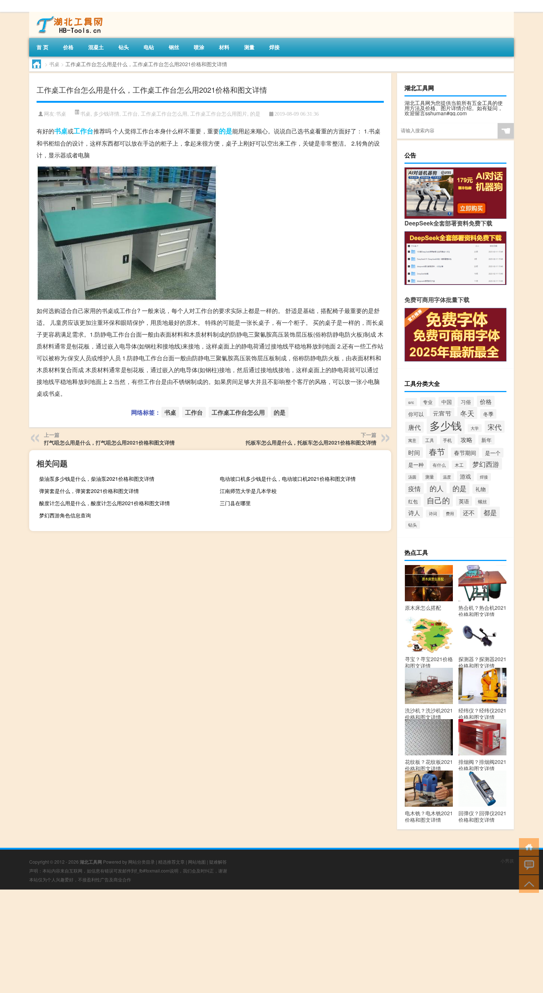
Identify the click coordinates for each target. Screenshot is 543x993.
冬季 (488, 414)
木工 (459, 465)
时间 (414, 452)
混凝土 (96, 47)
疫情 (414, 488)
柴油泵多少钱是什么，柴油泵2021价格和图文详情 (96, 478)
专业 (428, 401)
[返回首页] (527, 846)
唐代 (414, 427)
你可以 (416, 414)
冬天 (467, 413)
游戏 (465, 476)
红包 (413, 501)
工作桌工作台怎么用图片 (218, 113)
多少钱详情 (106, 113)
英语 (464, 501)
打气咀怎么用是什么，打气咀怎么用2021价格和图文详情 (109, 442)
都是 (490, 512)
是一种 (416, 464)
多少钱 (446, 425)
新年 (486, 439)
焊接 (274, 47)
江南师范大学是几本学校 (248, 490)
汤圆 (412, 477)
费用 (450, 513)
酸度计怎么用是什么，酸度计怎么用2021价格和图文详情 (104, 503)
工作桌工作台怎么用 (164, 113)
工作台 (130, 113)
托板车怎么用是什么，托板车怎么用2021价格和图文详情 (311, 442)
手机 (447, 440)
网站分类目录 (141, 861)
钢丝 (174, 47)
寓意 (412, 440)
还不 (469, 513)
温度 (447, 477)
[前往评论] (527, 865)
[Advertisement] (221, 941)
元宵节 (442, 413)
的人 (437, 488)
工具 (429, 440)
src (411, 402)
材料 (224, 47)
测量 (249, 47)
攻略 (466, 439)
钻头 (124, 47)
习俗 (466, 401)
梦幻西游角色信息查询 (65, 515)
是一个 (493, 452)
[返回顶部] (527, 883)
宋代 (495, 427)
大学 (475, 428)
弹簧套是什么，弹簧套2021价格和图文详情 (89, 490)
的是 (255, 113)
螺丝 (482, 501)
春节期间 (465, 452)
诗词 (433, 513)
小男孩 (507, 860)
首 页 (42, 47)
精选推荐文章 (171, 861)
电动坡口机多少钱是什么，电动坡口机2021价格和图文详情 (288, 478)
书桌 (54, 64)
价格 (68, 47)
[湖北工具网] (68, 14)
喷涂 (199, 47)
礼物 (480, 489)
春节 (437, 451)
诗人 (414, 512)
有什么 (439, 465)
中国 (446, 401)
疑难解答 (218, 861)
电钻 (149, 47)
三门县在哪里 (235, 503)
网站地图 (197, 861)
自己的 (438, 500)
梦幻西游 (485, 464)
